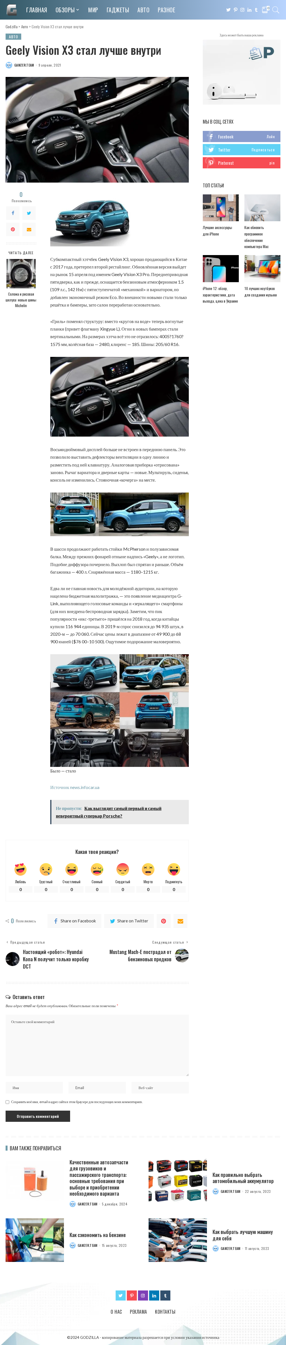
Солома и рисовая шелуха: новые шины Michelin (21, 299)
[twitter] (241, 149)
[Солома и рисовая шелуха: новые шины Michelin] (21, 273)
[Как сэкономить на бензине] (35, 1240)
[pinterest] (241, 162)
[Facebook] (13, 213)
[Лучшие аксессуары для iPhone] (221, 208)
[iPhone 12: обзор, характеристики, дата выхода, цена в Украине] (221, 268)
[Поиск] (275, 10)
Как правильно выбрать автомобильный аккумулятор (243, 1178)
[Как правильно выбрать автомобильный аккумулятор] (178, 1181)
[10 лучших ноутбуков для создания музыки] (262, 268)
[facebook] (241, 136)
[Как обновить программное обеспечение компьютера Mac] (262, 208)
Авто (13, 36)
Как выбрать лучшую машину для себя (243, 1235)
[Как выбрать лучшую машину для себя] (178, 1240)
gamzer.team (24, 65)
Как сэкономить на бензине (98, 1234)
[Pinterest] (13, 229)
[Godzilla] (12, 10)
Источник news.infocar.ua (74, 787)
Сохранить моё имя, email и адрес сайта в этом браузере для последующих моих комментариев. (77, 1102)
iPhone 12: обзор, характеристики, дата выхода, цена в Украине (220, 295)
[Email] (29, 229)
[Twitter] (29, 213)
